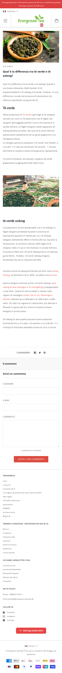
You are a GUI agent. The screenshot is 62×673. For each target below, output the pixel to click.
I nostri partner (9, 552)
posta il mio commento (31, 459)
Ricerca (6, 529)
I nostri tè (6, 485)
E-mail (6, 400)
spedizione (7, 548)
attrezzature (8, 504)
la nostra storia (9, 512)
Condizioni (7, 533)
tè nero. (53, 275)
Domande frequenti (11, 573)
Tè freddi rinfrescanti (11, 500)
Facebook (11, 612)
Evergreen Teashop (15, 651)
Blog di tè (6, 516)
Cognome (8, 383)
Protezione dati (9, 537)
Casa (5, 481)
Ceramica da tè (9, 489)
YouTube (10, 620)
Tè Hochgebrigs (36, 287)
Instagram (11, 616)
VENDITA (6, 508)
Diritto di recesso (10, 544)
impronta (6, 541)
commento (9, 416)
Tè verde (27, 114)
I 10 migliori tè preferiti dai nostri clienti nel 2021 (22, 493)
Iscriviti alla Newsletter (12, 569)
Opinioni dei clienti (10, 577)
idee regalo (7, 496)
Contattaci (7, 581)
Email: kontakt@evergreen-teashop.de (18, 599)
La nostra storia (9, 565)
